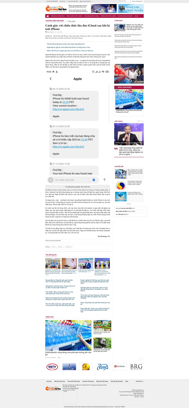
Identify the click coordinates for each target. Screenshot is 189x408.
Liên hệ (63, 1)
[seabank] (103, 366)
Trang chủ (49, 381)
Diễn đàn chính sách (57, 16)
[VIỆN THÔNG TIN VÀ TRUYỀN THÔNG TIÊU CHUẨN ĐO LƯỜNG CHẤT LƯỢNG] (86, 366)
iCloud (53, 247)
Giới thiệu (136, 396)
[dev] (52, 366)
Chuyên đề (118, 166)
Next (142, 359)
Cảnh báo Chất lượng (91, 16)
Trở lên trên (139, 381)
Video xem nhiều (125, 87)
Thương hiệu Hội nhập (125, 16)
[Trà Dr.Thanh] (69, 366)
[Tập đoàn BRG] (119, 366)
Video (136, 16)
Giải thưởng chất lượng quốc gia (95, 406)
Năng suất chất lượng (69, 406)
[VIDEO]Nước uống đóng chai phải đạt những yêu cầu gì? (68, 353)
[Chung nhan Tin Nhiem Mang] (94, 394)
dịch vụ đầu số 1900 (121, 211)
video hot (50, 317)
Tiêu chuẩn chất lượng (80, 406)
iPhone (60, 247)
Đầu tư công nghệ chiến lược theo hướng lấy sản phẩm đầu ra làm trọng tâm (78, 6)
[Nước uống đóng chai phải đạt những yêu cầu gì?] (68, 335)
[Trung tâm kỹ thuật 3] (136, 366)
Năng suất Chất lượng (108, 16)
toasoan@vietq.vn (86, 1)
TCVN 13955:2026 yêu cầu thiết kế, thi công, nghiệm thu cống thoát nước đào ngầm (78, 10)
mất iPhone (68, 247)
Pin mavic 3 (121, 214)
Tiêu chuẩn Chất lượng (74, 16)
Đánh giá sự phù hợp (108, 406)
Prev (139, 359)
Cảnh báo (118, 20)
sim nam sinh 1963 (126, 208)
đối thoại (118, 121)
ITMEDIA (122, 406)
